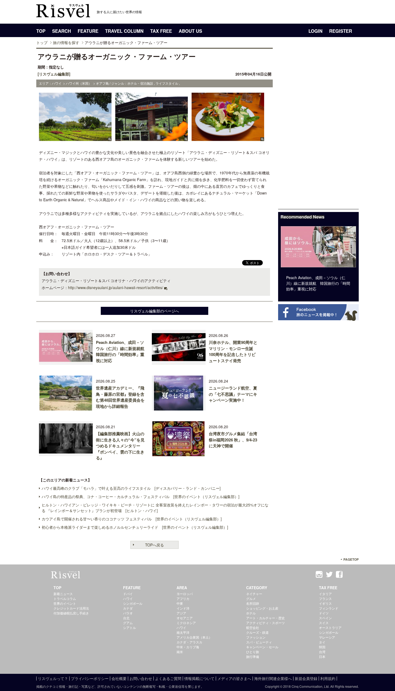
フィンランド (328, 608)
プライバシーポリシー (90, 678)
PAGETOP (351, 559)
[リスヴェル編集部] (54, 74)
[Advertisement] (318, 128)
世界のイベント (64, 603)
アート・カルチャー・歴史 (265, 618)
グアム (128, 622)
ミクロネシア (186, 622)
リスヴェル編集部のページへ (154, 311)
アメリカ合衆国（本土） (194, 637)
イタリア (325, 593)
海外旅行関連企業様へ (273, 678)
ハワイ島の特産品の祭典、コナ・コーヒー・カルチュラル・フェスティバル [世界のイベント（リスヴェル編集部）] (140, 496)
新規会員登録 (306, 678)
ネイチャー (254, 593)
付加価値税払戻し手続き (71, 613)
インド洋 (183, 608)
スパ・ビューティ (259, 642)
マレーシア (327, 637)
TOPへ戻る (154, 545)
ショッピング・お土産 (262, 608)
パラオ (128, 613)
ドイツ (324, 613)
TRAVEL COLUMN (124, 31)
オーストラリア (330, 627)
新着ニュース (63, 593)
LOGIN (315, 31)
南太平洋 (183, 632)
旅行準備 (252, 656)
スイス (324, 622)
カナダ (128, 608)
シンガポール (132, 603)
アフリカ (183, 598)
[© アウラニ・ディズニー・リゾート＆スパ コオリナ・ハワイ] (75, 138)
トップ (42, 42)
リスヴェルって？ (53, 678)
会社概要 (119, 678)
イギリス (325, 603)
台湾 (322, 651)
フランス (325, 598)
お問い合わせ (141, 678)
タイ (322, 642)
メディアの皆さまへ (234, 678)
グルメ (251, 598)
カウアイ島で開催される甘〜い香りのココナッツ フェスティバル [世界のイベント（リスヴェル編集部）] (132, 518)
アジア (181, 613)
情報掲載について (199, 678)
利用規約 (327, 678)
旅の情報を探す (66, 42)
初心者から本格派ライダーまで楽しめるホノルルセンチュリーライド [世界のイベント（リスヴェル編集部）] (135, 527)
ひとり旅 (252, 651)
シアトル (129, 627)
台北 (126, 618)
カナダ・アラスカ (189, 642)
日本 (322, 656)
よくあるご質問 (168, 678)
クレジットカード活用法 (71, 608)
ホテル (251, 613)
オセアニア (185, 618)
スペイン (325, 618)
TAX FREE (161, 31)
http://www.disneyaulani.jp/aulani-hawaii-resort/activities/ (115, 287)
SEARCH (61, 31)
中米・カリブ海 (188, 647)
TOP (40, 31)
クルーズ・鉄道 (257, 632)
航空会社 (252, 627)
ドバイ (128, 593)
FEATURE (88, 31)
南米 (180, 651)
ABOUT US (190, 31)
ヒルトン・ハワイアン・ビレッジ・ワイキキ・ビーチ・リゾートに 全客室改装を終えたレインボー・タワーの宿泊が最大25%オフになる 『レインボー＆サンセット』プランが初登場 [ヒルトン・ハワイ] (155, 507)
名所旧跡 (252, 603)
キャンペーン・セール (262, 647)
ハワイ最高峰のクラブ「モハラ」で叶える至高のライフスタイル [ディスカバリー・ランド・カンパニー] (131, 488)
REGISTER (340, 31)
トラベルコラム (64, 598)
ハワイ (128, 598)
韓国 (322, 647)
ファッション (255, 637)
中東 (180, 603)
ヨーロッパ (185, 593)
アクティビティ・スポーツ (265, 622)
